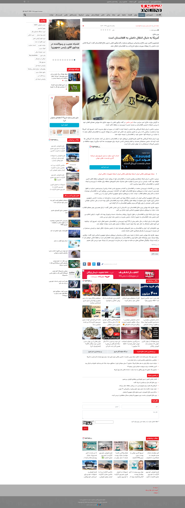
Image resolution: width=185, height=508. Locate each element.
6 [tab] (62, 60)
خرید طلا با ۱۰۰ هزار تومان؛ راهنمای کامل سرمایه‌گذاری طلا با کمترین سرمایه (59, 263)
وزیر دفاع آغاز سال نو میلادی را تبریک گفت (145, 382)
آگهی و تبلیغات (132, 2)
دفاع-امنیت (138, 26)
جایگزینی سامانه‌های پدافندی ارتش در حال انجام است (142, 360)
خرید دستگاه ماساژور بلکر (38, 32)
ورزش (87, 15)
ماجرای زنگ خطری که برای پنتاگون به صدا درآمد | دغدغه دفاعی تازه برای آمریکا (135, 370)
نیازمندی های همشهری (143, 2)
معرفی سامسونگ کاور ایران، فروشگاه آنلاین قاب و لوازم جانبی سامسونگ (58, 273)
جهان (135, 15)
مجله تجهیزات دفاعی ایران (107, 174)
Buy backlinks (33, 55)
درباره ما (155, 488)
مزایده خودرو (41, 45)
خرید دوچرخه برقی (40, 52)
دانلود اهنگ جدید (40, 72)
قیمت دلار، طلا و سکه (152, 490)
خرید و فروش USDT (39, 25)
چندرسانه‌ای (73, 15)
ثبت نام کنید (105, 167)
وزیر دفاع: (155, 34)
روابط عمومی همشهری (112, 2)
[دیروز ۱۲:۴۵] (74, 234)
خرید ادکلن (31, 35)
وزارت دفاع (155, 254)
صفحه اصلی (156, 26)
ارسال (85, 428)
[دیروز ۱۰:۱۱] (74, 244)
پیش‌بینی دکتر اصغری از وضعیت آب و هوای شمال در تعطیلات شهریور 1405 (59, 223)
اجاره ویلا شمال (41, 35)
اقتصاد (130, 15)
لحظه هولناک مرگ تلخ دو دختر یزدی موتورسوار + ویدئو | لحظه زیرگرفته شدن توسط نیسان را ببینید (59, 77)
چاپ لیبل (42, 55)
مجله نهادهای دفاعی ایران (126, 174)
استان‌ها (81, 15)
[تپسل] (90, 147)
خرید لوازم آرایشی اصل (39, 38)
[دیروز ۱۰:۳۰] (74, 77)
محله (113, 15)
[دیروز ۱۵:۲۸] (74, 203)
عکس (66, 15)
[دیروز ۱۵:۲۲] (74, 224)
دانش (102, 15)
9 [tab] (55, 60)
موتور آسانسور (41, 28)
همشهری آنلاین (150, 8)
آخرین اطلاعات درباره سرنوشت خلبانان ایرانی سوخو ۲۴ (142, 367)
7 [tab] (60, 60)
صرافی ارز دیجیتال (40, 59)
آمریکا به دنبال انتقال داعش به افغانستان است (133, 38)
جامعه (124, 15)
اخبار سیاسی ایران (147, 26)
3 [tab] (69, 60)
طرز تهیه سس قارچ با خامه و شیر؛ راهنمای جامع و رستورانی (58, 252)
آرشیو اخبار (149, 15)
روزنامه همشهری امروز (156, 2)
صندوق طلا (42, 62)
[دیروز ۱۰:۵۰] (74, 88)
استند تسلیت (32, 45)
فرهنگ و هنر (95, 15)
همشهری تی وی (123, 2)
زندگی (108, 15)
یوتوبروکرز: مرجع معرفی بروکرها (36, 69)
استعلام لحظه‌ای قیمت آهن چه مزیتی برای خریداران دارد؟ (59, 201)
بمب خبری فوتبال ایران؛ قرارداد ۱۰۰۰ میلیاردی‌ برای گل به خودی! (59, 86)
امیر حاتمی (129, 122)
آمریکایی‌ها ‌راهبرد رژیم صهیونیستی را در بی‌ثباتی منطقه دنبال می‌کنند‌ (138, 386)
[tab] (146, 352)
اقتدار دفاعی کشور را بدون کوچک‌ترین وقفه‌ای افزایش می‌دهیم (140, 379)
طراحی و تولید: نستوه (92, 505)
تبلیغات (156, 493)
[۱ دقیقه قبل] (64, 29)
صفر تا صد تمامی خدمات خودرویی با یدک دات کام (58, 282)
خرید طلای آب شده (40, 42)
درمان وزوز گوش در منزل (61, 241)
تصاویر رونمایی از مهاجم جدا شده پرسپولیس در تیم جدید (140, 20)
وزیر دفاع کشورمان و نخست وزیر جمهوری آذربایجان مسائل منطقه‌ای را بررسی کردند (134, 395)
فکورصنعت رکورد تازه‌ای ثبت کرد (59, 231)
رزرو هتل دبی (41, 76)
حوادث (51, 15)
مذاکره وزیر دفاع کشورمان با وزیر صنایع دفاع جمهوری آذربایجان (140, 392)
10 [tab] (53, 60)
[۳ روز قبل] (74, 294)
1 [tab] (74, 60)
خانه (157, 15)
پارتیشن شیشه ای (40, 66)
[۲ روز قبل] (74, 254)
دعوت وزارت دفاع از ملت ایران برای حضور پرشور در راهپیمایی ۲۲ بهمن (138, 389)
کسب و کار (59, 15)
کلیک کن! (64, 125)
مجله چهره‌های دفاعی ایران (145, 174)
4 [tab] (67, 60)
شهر (118, 15)
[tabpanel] (64, 35)
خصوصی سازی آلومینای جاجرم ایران (59, 211)
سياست (141, 15)
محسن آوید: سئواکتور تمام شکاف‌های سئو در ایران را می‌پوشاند (60, 293)
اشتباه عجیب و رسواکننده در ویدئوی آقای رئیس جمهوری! (65, 45)
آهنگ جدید (42, 49)
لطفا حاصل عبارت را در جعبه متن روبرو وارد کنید (145, 422)
